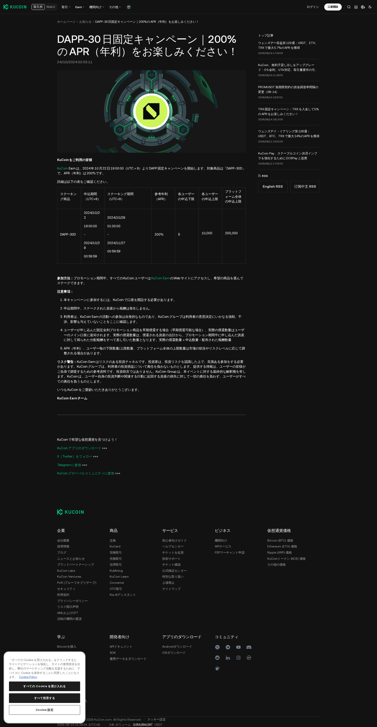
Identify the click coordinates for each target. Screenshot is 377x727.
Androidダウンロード (177, 646)
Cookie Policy (28, 677)
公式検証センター (174, 570)
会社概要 (63, 540)
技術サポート (171, 558)
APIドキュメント (121, 646)
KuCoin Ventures (69, 576)
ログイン (313, 7)
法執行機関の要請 (69, 618)
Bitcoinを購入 (66, 646)
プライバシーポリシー (72, 601)
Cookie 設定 (45, 709)
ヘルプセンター (173, 546)
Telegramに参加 (69, 465)
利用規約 (63, 594)
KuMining (116, 570)
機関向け (221, 540)
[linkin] (228, 657)
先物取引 (116, 558)
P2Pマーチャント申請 (230, 552)
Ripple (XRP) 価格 (279, 552)
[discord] (249, 647)
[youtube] (238, 647)
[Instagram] (238, 657)
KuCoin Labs (66, 570)
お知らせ (85, 21)
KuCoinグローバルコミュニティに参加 (85, 473)
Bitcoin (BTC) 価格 (280, 540)
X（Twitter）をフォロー (74, 456)
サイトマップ (171, 589)
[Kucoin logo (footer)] (72, 512)
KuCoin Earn (160, 278)
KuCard (115, 546)
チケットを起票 (173, 552)
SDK (113, 652)
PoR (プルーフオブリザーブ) (76, 582)
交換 (113, 540)
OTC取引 (116, 589)
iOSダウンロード (174, 652)
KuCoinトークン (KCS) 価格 (286, 558)
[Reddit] (217, 657)
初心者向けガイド (174, 540)
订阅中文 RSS (305, 186)
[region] (45, 687)
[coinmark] (249, 657)
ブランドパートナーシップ (75, 564)
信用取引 (116, 564)
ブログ (61, 552)
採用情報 (63, 546)
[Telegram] (228, 647)
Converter (117, 582)
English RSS (273, 186)
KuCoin (62, 168)
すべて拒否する (44, 698)
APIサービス (223, 546)
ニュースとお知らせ (71, 558)
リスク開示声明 (68, 606)
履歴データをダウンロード (128, 659)
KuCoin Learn (119, 576)
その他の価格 (276, 564)
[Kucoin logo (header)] (15, 6)
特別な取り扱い (173, 576)
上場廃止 (168, 582)
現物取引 (116, 552)
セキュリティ (66, 589)
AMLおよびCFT (67, 613)
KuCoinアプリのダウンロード (79, 448)
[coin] (217, 668)
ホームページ (66, 21)
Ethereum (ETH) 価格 (282, 546)
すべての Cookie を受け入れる (44, 686)
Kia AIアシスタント (123, 594)
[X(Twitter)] (217, 647)
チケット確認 (171, 564)
